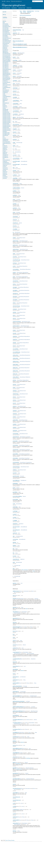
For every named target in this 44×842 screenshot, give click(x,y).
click (14, 637)
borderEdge (15, 60)
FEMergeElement (6, 71)
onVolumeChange (16, 466)
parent (14, 487)
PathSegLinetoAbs (6, 123)
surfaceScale (15, 539)
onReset (14, 397)
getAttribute (15, 679)
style (14, 536)
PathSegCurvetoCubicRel (7, 114)
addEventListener (16, 591)
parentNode (15, 492)
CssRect (19, 60)
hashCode (15, 139)
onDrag (14, 284)
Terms (6, 840)
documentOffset (16, 124)
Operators (29, 8)
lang (13, 167)
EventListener (26, 591)
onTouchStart (15, 458)
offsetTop (15, 226)
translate (14, 556)
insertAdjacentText (16, 729)
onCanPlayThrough (16, 259)
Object (21, 11)
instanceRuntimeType (17, 29)
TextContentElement (6, 160)
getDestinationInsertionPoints (18, 701)
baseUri (14, 57)
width (14, 562)
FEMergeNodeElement (6, 73)
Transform (4, 166)
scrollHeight (15, 511)
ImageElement (5, 92)
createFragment (16, 652)
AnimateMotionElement (7, 40)
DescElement (5, 48)
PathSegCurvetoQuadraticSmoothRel (9, 122)
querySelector (18, 763)
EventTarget (37, 11)
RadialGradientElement (7, 143)
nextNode (14, 190)
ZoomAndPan (5, 176)
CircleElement (5, 44)
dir (13, 121)
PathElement (5, 106)
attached (14, 622)
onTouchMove (15, 453)
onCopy (14, 272)
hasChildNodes (16, 715)
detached (22, 742)
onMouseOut (15, 367)
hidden (14, 145)
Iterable (17, 598)
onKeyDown (15, 336)
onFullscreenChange (17, 321)
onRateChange (15, 393)
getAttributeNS (15, 683)
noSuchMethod (16, 752)
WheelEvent (28, 377)
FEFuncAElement (6, 64)
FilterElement (5, 83)
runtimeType (15, 506)
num (21, 803)
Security (12, 840)
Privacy (9, 840)
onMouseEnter (15, 358)
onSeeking (15, 413)
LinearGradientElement (7, 96)
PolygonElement (5, 139)
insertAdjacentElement (17, 719)
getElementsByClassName (18, 706)
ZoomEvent (5, 178)
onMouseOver (15, 370)
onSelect (14, 416)
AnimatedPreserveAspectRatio (8, 34)
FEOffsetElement (6, 75)
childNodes (15, 65)
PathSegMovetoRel (6, 134)
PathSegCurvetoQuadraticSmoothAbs (9, 121)
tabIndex (14, 542)
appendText (15, 618)
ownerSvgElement (16, 480)
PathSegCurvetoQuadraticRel (8, 119)
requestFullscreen (16, 797)
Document (22, 476)
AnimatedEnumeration (7, 26)
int (18, 91)
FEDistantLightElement (6, 61)
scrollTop (14, 517)
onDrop (14, 302)
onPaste (14, 380)
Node (21, 12)
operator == (15, 583)
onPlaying (15, 390)
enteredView (15, 669)
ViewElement (5, 174)
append (14, 607)
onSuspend (15, 430)
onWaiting (15, 469)
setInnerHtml (15, 823)
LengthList (4, 95)
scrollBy (14, 806)
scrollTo (14, 813)
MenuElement (21, 114)
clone (14, 640)
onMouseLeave (16, 361)
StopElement (5, 149)
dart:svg (8, 1)
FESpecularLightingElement (7, 78)
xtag (13, 568)
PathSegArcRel (5, 110)
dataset (14, 117)
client (14, 83)
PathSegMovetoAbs (6, 132)
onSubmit (14, 427)
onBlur (14, 253)
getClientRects (15, 691)
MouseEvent (25, 266)
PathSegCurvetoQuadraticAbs (8, 118)
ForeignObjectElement (6, 87)
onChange (15, 263)
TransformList (5, 167)
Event (24, 237)
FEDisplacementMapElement (8, 60)
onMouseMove (15, 364)
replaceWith (15, 792)
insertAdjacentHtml (16, 722)
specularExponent (16, 529)
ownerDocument (16, 476)
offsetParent (15, 222)
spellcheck (15, 533)
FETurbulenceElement (6, 82)
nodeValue (15, 208)
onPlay (14, 387)
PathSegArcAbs (5, 109)
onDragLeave (15, 293)
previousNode (15, 499)
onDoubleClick (15, 281)
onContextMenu (16, 269)
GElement (4, 88)
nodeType (14, 203)
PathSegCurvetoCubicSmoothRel (8, 117)
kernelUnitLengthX (16, 161)
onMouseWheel (16, 377)
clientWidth (15, 97)
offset (14, 212)
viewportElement (16, 559)
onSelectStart (15, 420)
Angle (4, 22)
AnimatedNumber (6, 31)
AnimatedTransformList (7, 38)
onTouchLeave (15, 449)
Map (18, 52)
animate (14, 598)
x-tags (33, 570)
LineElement (5, 97)
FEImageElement (6, 70)
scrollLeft (14, 514)
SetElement (5, 148)
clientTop (14, 94)
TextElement (5, 161)
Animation (36, 598)
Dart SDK (3, 1)
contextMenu (15, 114)
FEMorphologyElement (6, 74)
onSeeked (15, 410)
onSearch (14, 406)
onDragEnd (15, 287)
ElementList (28, 767)
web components (25, 569)
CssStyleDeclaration (19, 536)
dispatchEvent (15, 666)
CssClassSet (19, 73)
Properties (14, 8)
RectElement (5, 145)
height (14, 142)
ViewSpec (4, 175)
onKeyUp (14, 342)
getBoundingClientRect (17, 686)
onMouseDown (15, 355)
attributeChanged (16, 626)
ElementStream (19, 237)
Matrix (4, 101)
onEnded (14, 312)
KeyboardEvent (27, 336)
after (14, 595)
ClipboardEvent (25, 272)
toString (14, 830)
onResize (14, 400)
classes (14, 73)
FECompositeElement (6, 56)
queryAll (14, 767)
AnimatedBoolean (6, 25)
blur (13, 634)
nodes (14, 199)
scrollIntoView (15, 809)
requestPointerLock (16, 800)
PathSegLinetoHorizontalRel (7, 126)
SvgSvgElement (5, 154)
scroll (14, 803)
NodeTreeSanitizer (17, 612)
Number (4, 104)
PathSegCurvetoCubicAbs (7, 113)
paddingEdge (15, 483)
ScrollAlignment (21, 809)
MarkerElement (5, 99)
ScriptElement (5, 147)
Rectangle (18, 83)
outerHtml (15, 473)
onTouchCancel (16, 436)
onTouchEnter (15, 445)
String (21, 52)
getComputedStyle (16, 695)
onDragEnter (15, 290)
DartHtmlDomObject (30, 11)
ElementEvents (17, 232)
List (19, 65)
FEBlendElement (5, 52)
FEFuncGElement (5, 66)
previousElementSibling (17, 496)
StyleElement (5, 152)
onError (14, 315)
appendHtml (15, 611)
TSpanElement (5, 169)
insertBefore (15, 736)
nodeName (15, 195)
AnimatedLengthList (6, 30)
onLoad (14, 345)
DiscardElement (5, 49)
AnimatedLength (5, 29)
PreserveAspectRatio (6, 141)
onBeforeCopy (15, 240)
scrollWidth (15, 520)
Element (24, 12)
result (14, 503)
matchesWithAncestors (17, 748)
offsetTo (14, 757)
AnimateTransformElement (7, 42)
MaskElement (5, 100)
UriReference (5, 171)
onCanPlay (15, 256)
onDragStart (15, 299)
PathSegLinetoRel (6, 127)
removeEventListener (17, 788)
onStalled (14, 424)
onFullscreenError (16, 325)
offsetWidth (15, 229)
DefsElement (5, 47)
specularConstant (16, 526)
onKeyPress (15, 339)
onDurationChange (16, 306)
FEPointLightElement (6, 77)
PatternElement (5, 135)
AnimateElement (6, 39)
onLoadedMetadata (16, 352)
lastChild (14, 170)
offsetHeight (15, 216)
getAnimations (15, 676)
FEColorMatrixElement (6, 53)
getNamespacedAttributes (18, 711)
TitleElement (5, 165)
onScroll (14, 403)
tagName (14, 545)
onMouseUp (15, 373)
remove (14, 784)
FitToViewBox (5, 86)
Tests (4, 158)
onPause (14, 384)
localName (15, 175)
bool (18, 128)
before (14, 631)
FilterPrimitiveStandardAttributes (8, 84)
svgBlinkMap (5, 17)
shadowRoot (15, 523)
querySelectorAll (19, 769)
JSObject (24, 11)
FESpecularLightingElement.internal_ (20, 47)
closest (14, 644)
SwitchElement (5, 156)
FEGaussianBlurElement (7, 69)
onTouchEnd (15, 441)
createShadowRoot (16, 658)
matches (14, 745)
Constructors (21, 8)
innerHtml (15, 155)
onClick (14, 266)
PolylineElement (5, 140)
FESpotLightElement (6, 79)
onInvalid (14, 333)
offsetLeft (15, 219)
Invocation (21, 752)
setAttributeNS (15, 820)
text (13, 548)
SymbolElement (5, 157)
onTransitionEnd (16, 462)
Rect (3, 144)
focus (14, 673)
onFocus (14, 318)
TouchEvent (28, 436)
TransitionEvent (28, 462)
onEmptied (15, 309)
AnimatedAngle (5, 23)
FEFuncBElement (5, 65)
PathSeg (4, 108)
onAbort (14, 237)
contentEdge (15, 106)
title (13, 553)
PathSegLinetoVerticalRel (7, 130)
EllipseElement (5, 51)
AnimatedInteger (6, 27)
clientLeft (14, 91)
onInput (14, 330)
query (14, 762)
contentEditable (16, 111)
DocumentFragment (30, 653)
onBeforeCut (15, 245)
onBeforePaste (16, 249)
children (14, 70)
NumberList (5, 105)
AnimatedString (5, 36)
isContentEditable (16, 158)
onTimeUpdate (15, 433)
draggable (15, 128)
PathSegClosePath (6, 112)
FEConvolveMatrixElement (7, 57)
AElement (4, 21)
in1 (13, 151)
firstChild (14, 135)
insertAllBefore (16, 732)
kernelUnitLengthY (16, 164)
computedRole (15, 103)
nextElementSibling (16, 187)
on (13, 232)
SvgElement (5, 153)
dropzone (14, 132)
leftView (14, 741)
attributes (14, 52)
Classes (4, 20)
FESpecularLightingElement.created (19, 44)
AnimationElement (6, 43)
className (15, 80)
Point (4, 136)
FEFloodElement (5, 62)
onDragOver (15, 296)
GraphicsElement (6, 91)
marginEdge (15, 178)
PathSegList (5, 131)
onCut (14, 276)
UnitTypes (4, 170)
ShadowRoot (21, 523)
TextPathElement (6, 162)
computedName (16, 100)
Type (23, 29)
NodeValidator (24, 611)
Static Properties (6, 8)
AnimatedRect (5, 35)
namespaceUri (15, 183)
